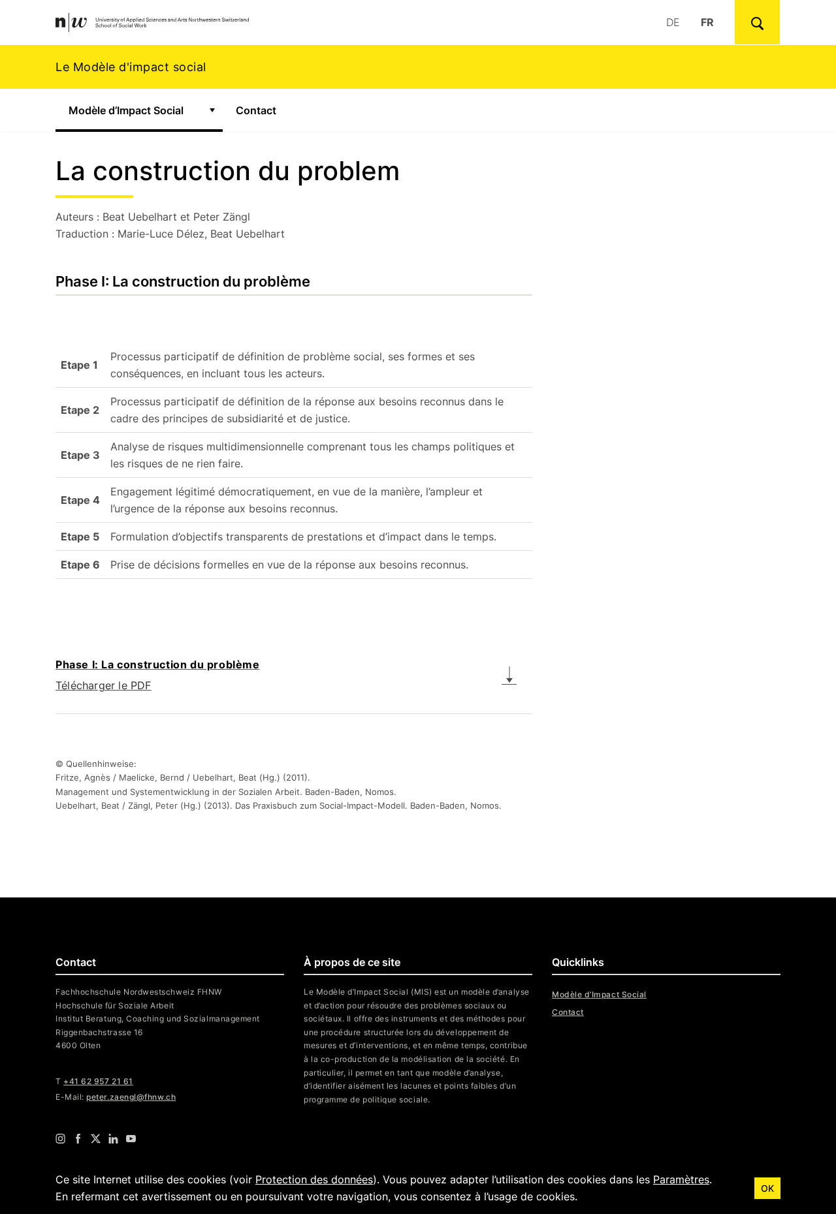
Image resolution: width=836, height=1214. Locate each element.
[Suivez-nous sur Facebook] (78, 1138)
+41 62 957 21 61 (98, 1081)
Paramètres (681, 1179)
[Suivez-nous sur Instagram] (60, 1138)
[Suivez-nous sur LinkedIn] (113, 1138)
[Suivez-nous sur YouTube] (131, 1138)
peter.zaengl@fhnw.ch (131, 1097)
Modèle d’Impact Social (126, 110)
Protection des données (314, 1179)
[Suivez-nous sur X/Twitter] (96, 1138)
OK (767, 1188)
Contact (256, 110)
